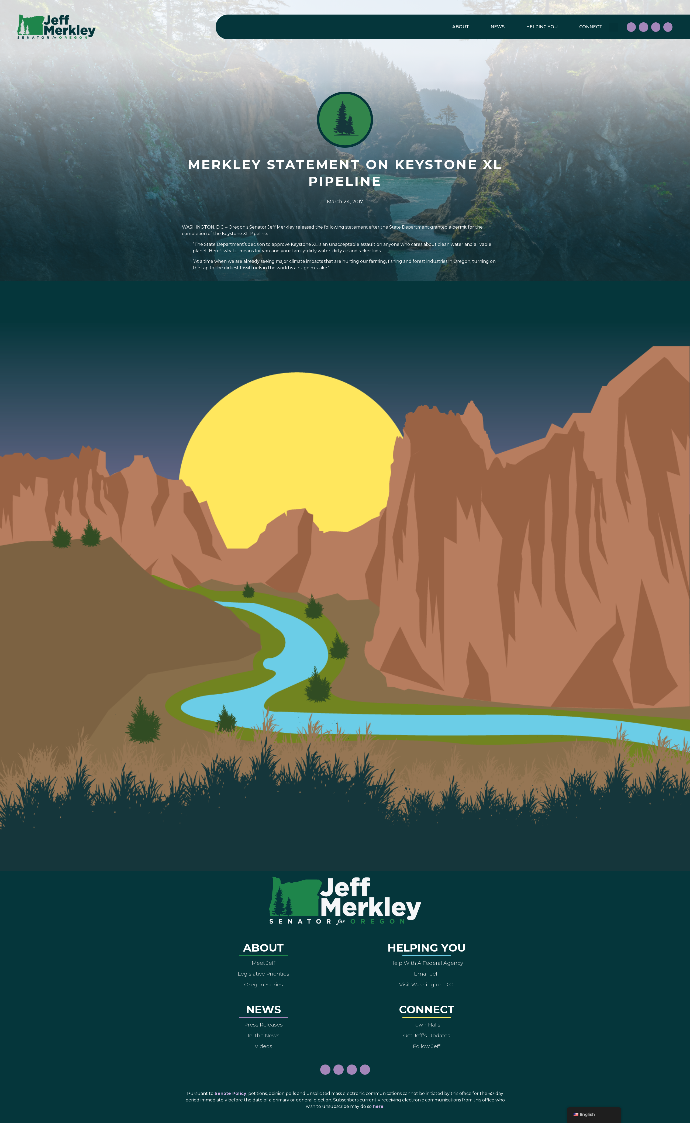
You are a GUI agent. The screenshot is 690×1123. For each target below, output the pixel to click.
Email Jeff (426, 973)
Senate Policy (230, 1093)
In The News (264, 1035)
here (378, 1106)
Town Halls (426, 1024)
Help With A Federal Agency (426, 963)
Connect (590, 26)
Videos (263, 1046)
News (498, 26)
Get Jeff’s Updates (426, 1035)
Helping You (542, 26)
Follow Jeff (426, 1046)
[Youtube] (655, 27)
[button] (613, 27)
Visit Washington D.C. (426, 984)
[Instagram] (643, 27)
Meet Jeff (263, 963)
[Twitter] (667, 27)
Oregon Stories (263, 984)
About (460, 26)
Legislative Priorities (263, 973)
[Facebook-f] (631, 27)
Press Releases (263, 1024)
